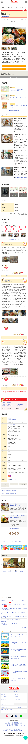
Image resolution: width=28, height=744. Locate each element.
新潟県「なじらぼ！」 (18, 724)
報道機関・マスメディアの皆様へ (7, 709)
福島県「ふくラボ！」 (10, 724)
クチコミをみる (8, 66)
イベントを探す (4, 696)
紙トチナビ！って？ (14, 479)
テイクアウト (14, 24)
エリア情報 (16, 696)
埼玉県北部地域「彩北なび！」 (8, 730)
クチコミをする (20, 66)
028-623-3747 (6, 16)
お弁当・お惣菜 (21, 24)
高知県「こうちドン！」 (18, 730)
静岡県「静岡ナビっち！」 (9, 723)
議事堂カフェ (6, 14)
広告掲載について (4, 707)
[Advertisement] (14, 586)
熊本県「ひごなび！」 (18, 722)
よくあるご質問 (17, 699)
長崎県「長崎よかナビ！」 (18, 723)
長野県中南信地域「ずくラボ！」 (20, 725)
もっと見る (24, 627)
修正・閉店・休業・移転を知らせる (10, 490)
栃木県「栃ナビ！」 (10, 722)
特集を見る (3, 694)
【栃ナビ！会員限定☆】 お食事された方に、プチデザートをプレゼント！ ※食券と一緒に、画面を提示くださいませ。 (12, 404)
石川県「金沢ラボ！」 (10, 729)
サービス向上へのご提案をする (10, 493)
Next (27, 564)
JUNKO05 (7, 243)
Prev (2, 564)
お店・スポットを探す (18, 694)
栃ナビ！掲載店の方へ (18, 707)
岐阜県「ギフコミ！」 (10, 725)
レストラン (9, 24)
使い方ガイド (3, 699)
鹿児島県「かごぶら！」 (18, 729)
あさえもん (7, 280)
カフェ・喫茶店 (3, 24)
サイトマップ (3, 704)
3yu (5, 341)
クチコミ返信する (6, 275)
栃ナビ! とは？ (14, 691)
